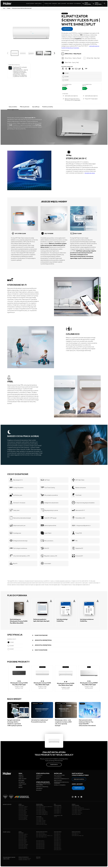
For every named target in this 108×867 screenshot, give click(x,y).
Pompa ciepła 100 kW (57, 848)
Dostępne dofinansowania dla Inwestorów (61, 783)
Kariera (20, 785)
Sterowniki (38, 858)
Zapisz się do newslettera (79, 779)
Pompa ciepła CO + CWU (76, 833)
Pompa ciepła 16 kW (57, 844)
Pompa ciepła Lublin (22, 843)
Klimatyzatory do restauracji (42, 811)
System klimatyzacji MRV (40, 823)
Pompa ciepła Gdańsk (23, 840)
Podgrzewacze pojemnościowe (25, 858)
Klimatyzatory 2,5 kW (58, 806)
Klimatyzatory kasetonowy (77, 810)
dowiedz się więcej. (90, 173)
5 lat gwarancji (58, 777)
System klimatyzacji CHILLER (41, 824)
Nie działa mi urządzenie (60, 785)
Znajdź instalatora (67, 28)
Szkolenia (38, 777)
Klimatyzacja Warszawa (23, 806)
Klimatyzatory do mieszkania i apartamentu (44, 806)
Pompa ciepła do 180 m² (40, 845)
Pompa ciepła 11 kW (57, 840)
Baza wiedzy (70, 3)
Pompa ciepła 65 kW (57, 847)
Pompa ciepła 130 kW (57, 849)
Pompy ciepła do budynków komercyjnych (44, 835)
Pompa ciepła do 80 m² (40, 840)
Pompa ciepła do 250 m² (40, 848)
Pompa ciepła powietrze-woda (77, 835)
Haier (4, 8)
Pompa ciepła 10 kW (57, 839)
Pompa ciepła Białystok (23, 848)
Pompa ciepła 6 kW (57, 834)
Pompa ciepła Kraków (23, 835)
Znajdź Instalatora (54, 764)
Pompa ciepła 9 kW (57, 838)
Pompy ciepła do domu (40, 833)
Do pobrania (77, 3)
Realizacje (38, 790)
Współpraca (39, 775)
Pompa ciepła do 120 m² (40, 843)
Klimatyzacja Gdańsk (23, 813)
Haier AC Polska (22, 784)
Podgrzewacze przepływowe (24, 859)
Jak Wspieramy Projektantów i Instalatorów (43, 784)
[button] (54, 53)
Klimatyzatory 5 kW (57, 810)
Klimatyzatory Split (40, 819)
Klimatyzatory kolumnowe (77, 813)
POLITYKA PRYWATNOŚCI (59, 775)
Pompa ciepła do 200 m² (40, 847)
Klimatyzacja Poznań (23, 811)
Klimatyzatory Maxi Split (40, 821)
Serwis (37, 778)
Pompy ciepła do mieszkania (41, 834)
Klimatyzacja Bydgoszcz (23, 815)
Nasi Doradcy (39, 788)
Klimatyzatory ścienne (76, 806)
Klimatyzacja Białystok (23, 819)
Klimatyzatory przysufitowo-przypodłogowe (81, 809)
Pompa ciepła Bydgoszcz (23, 844)
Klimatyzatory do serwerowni (42, 813)
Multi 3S (55, 816)
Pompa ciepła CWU (75, 834)
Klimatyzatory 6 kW (57, 811)
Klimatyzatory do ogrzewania (42, 814)
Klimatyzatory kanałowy (76, 811)
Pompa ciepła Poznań (23, 839)
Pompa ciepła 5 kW (57, 833)
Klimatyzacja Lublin (22, 814)
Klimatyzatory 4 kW (57, 809)
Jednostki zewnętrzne (76, 814)
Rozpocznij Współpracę (42, 786)
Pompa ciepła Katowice (23, 845)
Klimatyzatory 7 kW (57, 813)
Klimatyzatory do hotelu (41, 810)
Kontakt (21, 787)
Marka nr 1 (21, 777)
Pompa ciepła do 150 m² (40, 844)
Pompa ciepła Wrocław (23, 836)
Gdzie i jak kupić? (62, 3)
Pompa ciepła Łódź (22, 838)
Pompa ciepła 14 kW (57, 843)
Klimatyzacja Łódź (22, 810)
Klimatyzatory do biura (40, 809)
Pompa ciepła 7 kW (57, 835)
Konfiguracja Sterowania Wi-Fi (61, 778)
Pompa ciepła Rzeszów (23, 847)
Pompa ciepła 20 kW (57, 845)
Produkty (8, 8)
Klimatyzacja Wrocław (23, 809)
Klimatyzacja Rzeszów (23, 818)
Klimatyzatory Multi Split (41, 820)
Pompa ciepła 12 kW (57, 842)
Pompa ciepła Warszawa (23, 834)
